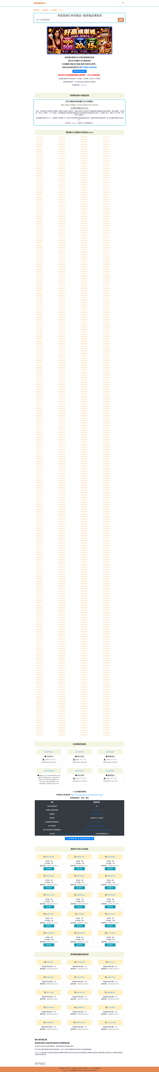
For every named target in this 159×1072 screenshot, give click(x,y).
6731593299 (80, 962)
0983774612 (49, 752)
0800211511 (96, 810)
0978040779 (50, 1022)
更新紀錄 (74, 1068)
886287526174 (81, 1022)
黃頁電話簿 (39, 3)
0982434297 (110, 752)
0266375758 (111, 977)
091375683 (50, 992)
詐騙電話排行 (62, 1068)
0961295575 (111, 914)
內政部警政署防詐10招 (86, 838)
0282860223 (80, 1007)
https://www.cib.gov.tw (97, 822)
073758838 (111, 1007)
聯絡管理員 (97, 1068)
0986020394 (80, 895)
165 (99, 806)
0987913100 (79, 771)
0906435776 (111, 876)
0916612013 (50, 977)
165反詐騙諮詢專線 (71, 838)
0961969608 (80, 933)
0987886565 (111, 895)
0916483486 (50, 876)
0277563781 (79, 752)
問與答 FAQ (68, 1068)
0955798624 (50, 1007)
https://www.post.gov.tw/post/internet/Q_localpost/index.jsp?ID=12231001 (75, 833)
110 (95, 806)
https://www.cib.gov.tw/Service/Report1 (96, 825)
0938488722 (111, 992)
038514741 (50, 962)
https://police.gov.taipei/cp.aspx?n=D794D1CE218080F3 (96, 829)
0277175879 (111, 933)
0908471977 (80, 857)
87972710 (111, 962)
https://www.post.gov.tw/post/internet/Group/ (87, 795)
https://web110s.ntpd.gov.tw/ (96, 814)
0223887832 (50, 933)
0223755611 (80, 977)
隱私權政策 (85, 1068)
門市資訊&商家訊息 (89, 67)
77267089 (80, 914)
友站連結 (79, 1068)
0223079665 (110, 771)
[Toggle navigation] (123, 3)
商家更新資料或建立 (79, 71)
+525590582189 (48, 771)
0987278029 (50, 857)
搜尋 (121, 20)
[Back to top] (156, 1063)
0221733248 (111, 1022)
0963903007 (111, 857)
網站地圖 (79, 1070)
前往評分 (49, 868)
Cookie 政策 (91, 1068)
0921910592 (80, 992)
